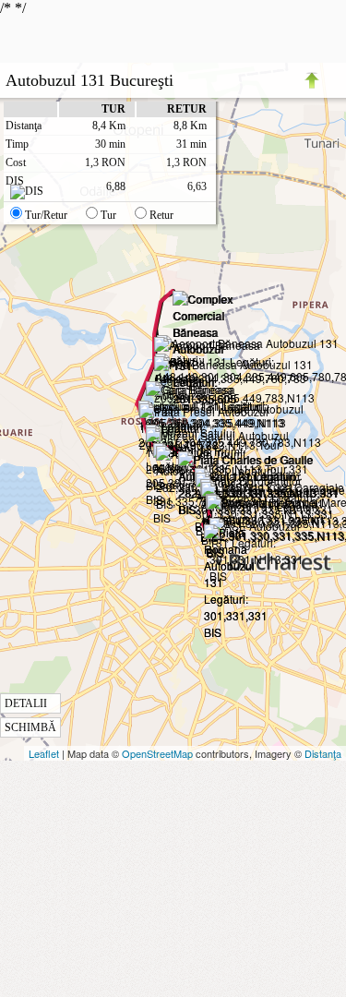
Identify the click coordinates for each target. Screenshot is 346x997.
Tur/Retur (46, 215)
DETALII (26, 703)
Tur (108, 215)
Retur (161, 215)
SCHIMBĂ (30, 727)
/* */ (103, 367)
